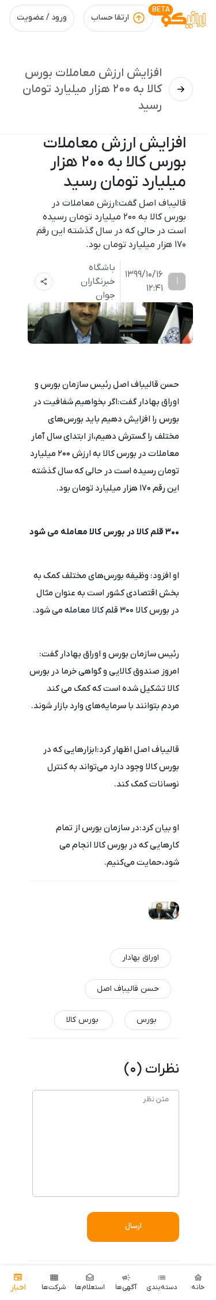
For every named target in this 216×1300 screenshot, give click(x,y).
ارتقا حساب (110, 17)
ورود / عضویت (42, 17)
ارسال (133, 1226)
